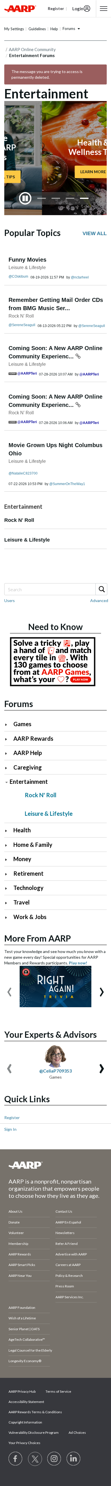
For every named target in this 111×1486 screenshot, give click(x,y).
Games (22, 723)
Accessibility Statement (26, 1402)
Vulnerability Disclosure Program (34, 1432)
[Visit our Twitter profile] (35, 1459)
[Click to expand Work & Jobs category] (8, 917)
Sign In (10, 1129)
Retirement (28, 873)
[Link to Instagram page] (54, 1459)
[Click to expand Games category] (8, 724)
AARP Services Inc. (70, 1297)
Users (9, 600)
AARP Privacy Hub (22, 1391)
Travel (21, 902)
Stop (25, 198)
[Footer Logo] (55, 1165)
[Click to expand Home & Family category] (8, 845)
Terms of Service (58, 1391)
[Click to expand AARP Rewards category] (8, 739)
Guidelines (37, 29)
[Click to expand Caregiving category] (8, 768)
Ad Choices (77, 1432)
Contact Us (64, 1211)
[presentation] (9, 989)
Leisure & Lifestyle (27, 267)
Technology (28, 887)
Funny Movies (27, 260)
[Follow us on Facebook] (16, 1459)
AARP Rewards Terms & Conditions (35, 1412)
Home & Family (32, 844)
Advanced (99, 600)
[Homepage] (20, 8)
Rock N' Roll (21, 316)
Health (22, 830)
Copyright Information (25, 1422)
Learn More (55, 171)
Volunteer (16, 1233)
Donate (14, 1222)
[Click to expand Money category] (8, 859)
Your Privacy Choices (24, 1443)
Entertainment (29, 781)
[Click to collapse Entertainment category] (6, 782)
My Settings (14, 29)
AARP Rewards (33, 738)
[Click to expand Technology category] (8, 888)
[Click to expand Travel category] (8, 903)
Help (54, 29)
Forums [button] (69, 28)
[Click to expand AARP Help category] (8, 753)
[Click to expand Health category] (8, 830)
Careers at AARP (68, 1265)
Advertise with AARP (71, 1254)
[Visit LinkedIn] (74, 1459)
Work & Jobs (29, 916)
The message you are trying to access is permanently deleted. (47, 74)
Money (22, 858)
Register (12, 1117)
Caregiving (27, 767)
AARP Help (27, 752)
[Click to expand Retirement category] (8, 874)
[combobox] (55, 589)
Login (77, 8)
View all (95, 233)
